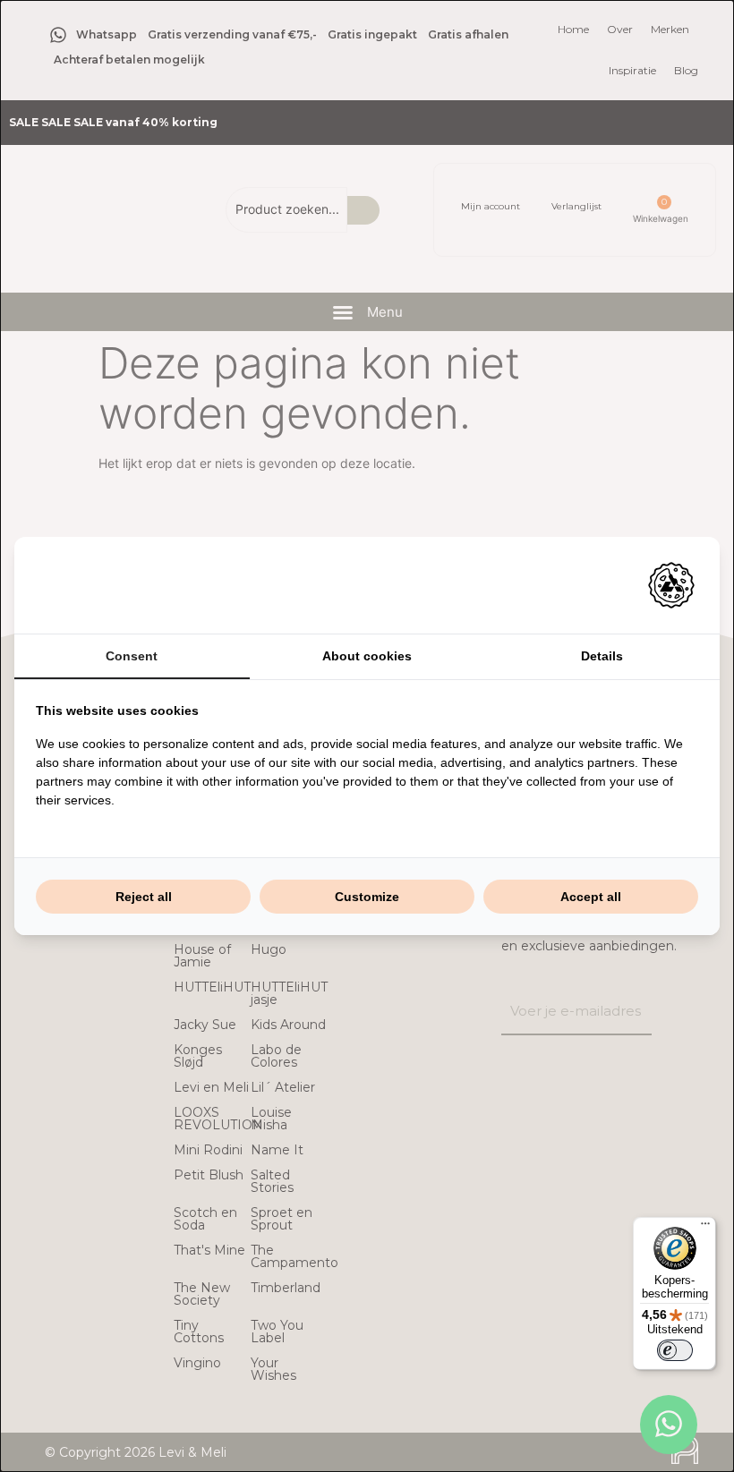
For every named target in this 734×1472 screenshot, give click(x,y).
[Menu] (705, 1227)
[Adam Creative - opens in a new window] (671, 585)
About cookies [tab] (367, 656)
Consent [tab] (132, 656)
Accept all (590, 896)
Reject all (143, 896)
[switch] (675, 1350)
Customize (367, 896)
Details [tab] (602, 656)
